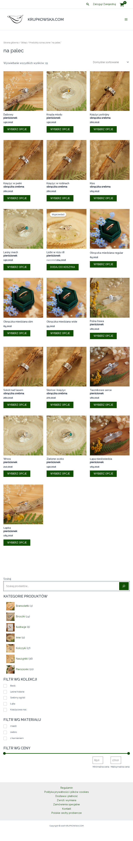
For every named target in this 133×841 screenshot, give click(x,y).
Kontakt (66, 808)
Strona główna (11, 42)
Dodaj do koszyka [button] (62, 266)
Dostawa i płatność (66, 796)
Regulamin (66, 787)
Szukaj (7, 578)
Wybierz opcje (17, 129)
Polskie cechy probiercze (66, 812)
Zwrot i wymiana (66, 800)
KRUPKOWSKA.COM (46, 19)
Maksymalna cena (120, 766)
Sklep (24, 42)
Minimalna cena (101, 766)
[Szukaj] (124, 586)
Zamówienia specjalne (66, 804)
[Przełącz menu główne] (126, 19)
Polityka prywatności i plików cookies (66, 791)
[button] (87, 4)
